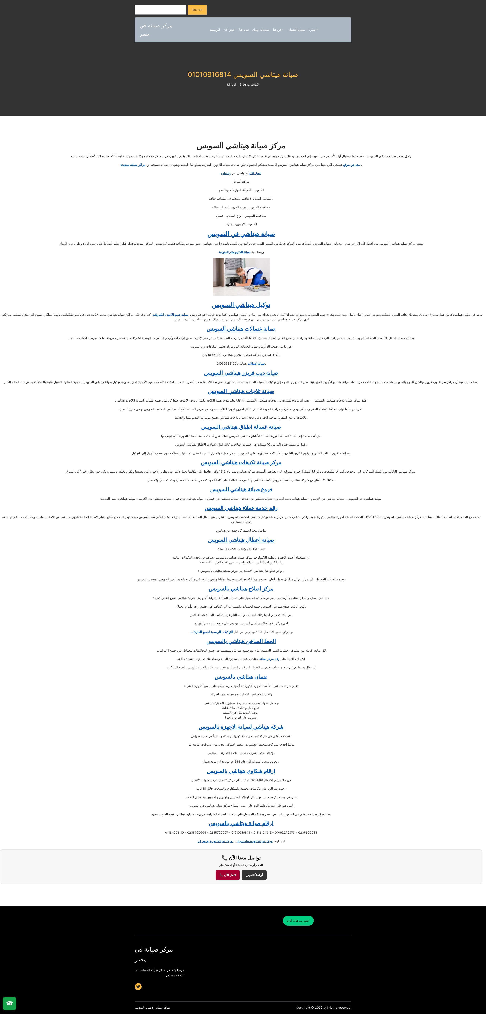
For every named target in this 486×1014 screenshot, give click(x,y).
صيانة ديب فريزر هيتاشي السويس (241, 372)
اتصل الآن (255, 173)
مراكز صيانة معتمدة (133, 165)
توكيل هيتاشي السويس (241, 305)
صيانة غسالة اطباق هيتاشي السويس (241, 427)
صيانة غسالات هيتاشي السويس (241, 328)
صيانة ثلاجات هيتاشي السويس (241, 391)
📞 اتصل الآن (227, 875)
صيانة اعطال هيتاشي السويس (241, 540)
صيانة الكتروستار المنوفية (235, 252)
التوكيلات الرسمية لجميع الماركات (212, 632)
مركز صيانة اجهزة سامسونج (255, 841)
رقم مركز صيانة (269, 659)
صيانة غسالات (256, 363)
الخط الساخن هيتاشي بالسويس (241, 641)
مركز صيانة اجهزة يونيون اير (215, 841)
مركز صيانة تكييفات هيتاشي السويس (241, 462)
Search (197, 10)
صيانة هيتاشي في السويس (241, 234)
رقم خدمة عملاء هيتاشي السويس (241, 508)
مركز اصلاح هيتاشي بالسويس (241, 588)
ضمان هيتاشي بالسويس (241, 676)
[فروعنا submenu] (283, 30)
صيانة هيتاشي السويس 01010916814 (243, 74)
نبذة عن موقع (351, 165)
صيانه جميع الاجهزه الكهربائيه (170, 314)
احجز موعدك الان (298, 920)
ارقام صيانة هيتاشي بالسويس (241, 823)
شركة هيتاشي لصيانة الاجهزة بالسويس (241, 727)
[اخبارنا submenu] (318, 30)
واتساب (226, 173)
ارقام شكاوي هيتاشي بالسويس (241, 771)
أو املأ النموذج (254, 875)
